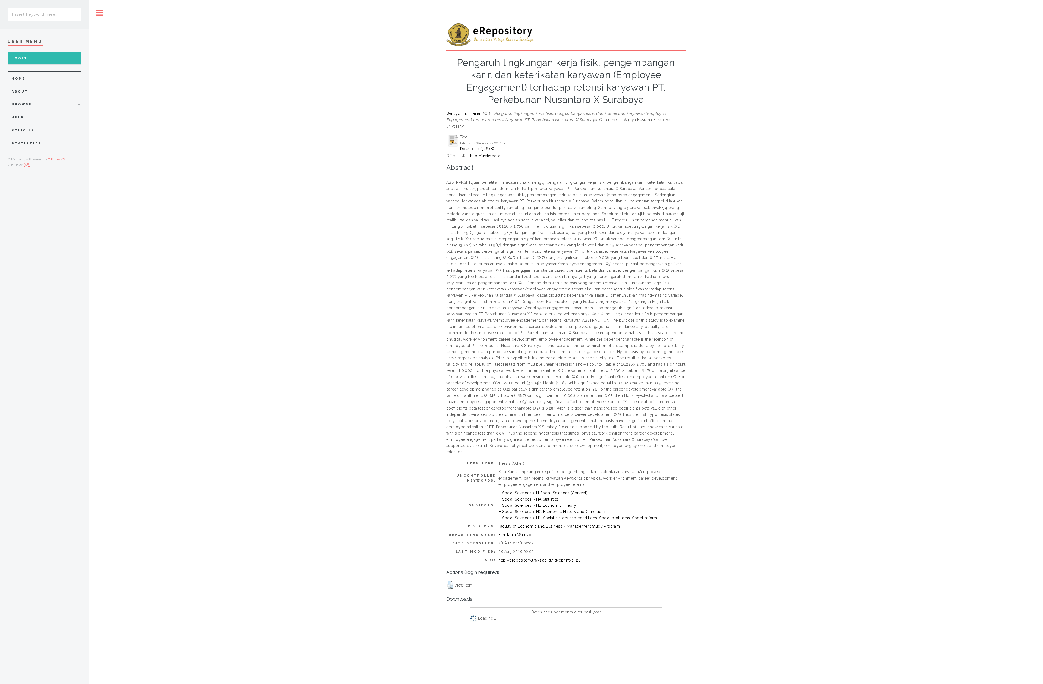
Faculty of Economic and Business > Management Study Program (559, 526)
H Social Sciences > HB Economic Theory (537, 505)
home (18, 78)
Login (19, 58)
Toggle (99, 13)
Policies (23, 130)
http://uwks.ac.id (485, 156)
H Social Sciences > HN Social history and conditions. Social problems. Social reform (577, 518)
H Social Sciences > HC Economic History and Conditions (552, 511)
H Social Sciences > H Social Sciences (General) (543, 493)
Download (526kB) (477, 149)
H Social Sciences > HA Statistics (528, 499)
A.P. (26, 164)
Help (18, 117)
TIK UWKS (56, 159)
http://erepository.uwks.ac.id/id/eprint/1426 (539, 560)
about (20, 91)
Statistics (27, 143)
